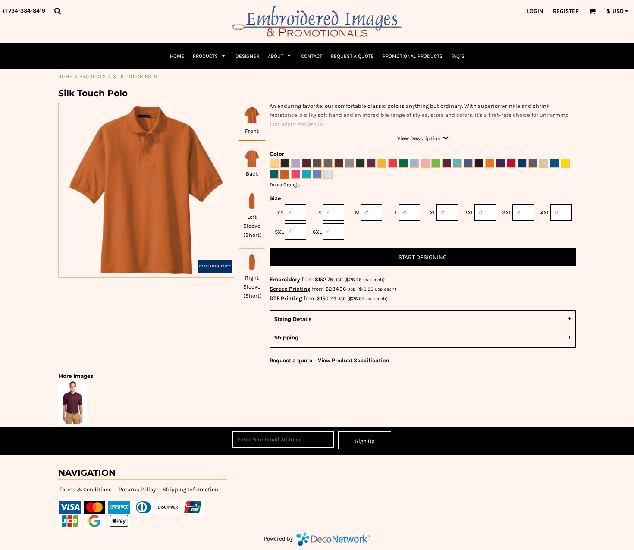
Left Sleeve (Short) (252, 226)
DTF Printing (286, 298)
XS (280, 212)
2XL (469, 212)
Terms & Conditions (86, 489)
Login (535, 11)
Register (566, 11)
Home (65, 76)
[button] (57, 10)
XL (433, 212)
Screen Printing (290, 289)
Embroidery (285, 279)
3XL (507, 212)
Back (252, 173)
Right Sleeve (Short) (252, 286)
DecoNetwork (333, 539)
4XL (544, 212)
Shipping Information (190, 489)
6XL (317, 232)
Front (252, 131)
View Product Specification (353, 360)
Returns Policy (137, 489)
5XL (279, 232)
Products (93, 76)
